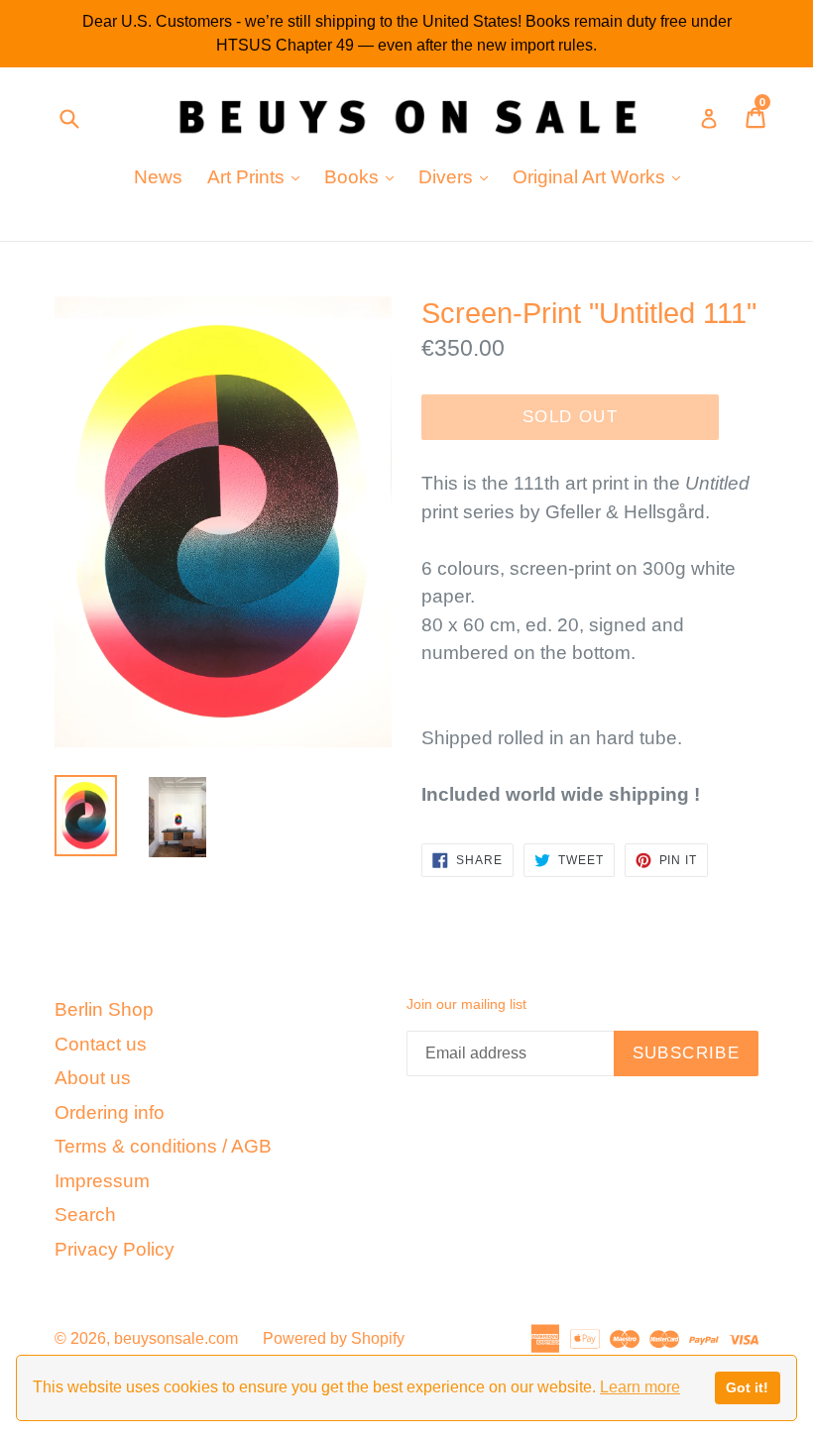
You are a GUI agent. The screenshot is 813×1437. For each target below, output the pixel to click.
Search (85, 1214)
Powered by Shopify (334, 1338)
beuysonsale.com (176, 1338)
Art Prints (258, 176)
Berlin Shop (104, 1009)
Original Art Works (601, 176)
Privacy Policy (114, 1249)
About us (93, 1077)
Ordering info (110, 1112)
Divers (458, 176)
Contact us (101, 1044)
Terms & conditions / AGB (163, 1146)
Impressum (102, 1180)
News (158, 176)
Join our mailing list (466, 1004)
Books (364, 176)
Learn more (640, 1387)
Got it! (747, 1387)
